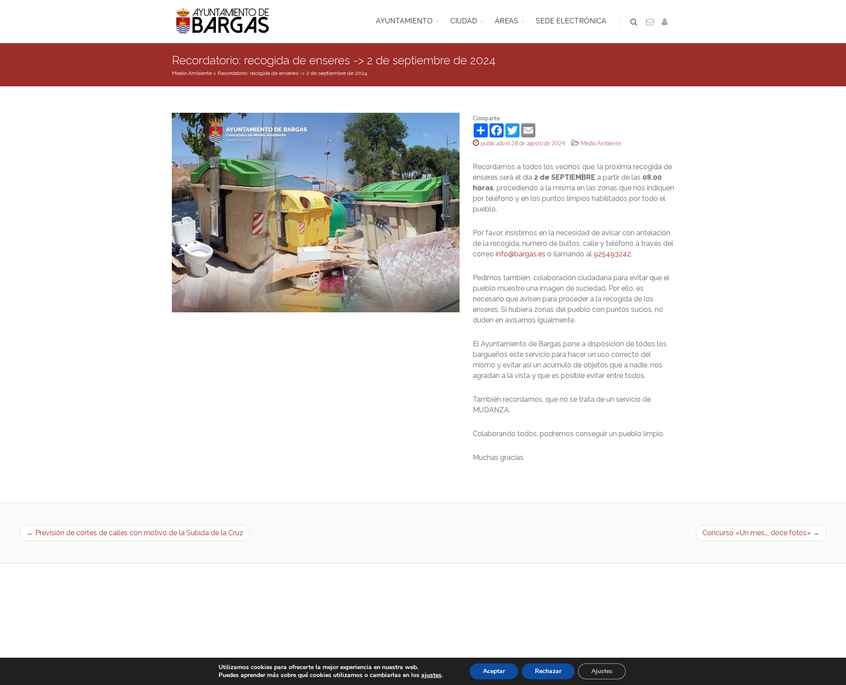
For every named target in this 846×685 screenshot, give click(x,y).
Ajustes (601, 671)
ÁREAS (506, 21)
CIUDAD (463, 21)
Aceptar (494, 671)
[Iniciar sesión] (666, 22)
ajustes (431, 675)
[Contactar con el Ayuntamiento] (650, 22)
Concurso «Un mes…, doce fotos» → (761, 533)
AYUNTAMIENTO (404, 21)
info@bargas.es (520, 254)
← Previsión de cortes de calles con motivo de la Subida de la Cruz (134, 533)
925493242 (612, 254)
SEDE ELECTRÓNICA (571, 21)
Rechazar (548, 671)
